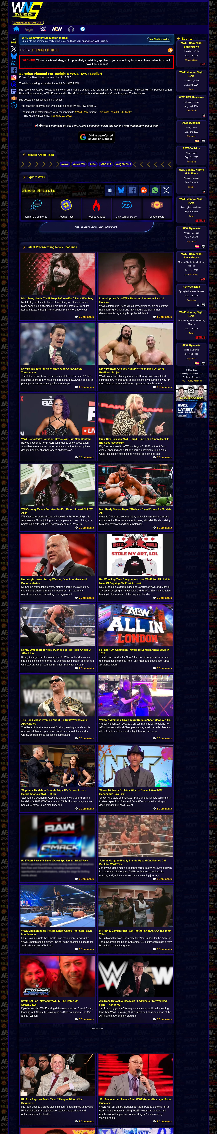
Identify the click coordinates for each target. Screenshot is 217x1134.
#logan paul (123, 164)
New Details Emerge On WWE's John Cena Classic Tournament (51, 370)
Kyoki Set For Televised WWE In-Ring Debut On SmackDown (49, 1003)
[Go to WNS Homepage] (28, 11)
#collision (191, 162)
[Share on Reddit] (144, 190)
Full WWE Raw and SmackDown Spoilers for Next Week (54, 860)
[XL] (49, 50)
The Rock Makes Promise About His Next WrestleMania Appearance (54, 722)
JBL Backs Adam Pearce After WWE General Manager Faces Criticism (135, 1101)
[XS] (34, 50)
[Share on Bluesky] (121, 190)
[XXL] (55, 50)
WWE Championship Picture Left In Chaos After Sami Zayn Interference (56, 932)
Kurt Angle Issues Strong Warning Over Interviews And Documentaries (54, 581)
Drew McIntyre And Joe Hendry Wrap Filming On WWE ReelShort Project (131, 370)
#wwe (65, 164)
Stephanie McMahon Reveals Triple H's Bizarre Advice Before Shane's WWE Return (53, 792)
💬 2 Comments (162, 808)
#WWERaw (81, 112)
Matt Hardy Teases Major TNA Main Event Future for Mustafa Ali (135, 511)
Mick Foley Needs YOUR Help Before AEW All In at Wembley (57, 298)
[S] (39, 50)
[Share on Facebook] (132, 190)
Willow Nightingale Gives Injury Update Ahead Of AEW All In (135, 720)
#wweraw (79, 164)
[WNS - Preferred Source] (96, 137)
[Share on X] (166, 190)
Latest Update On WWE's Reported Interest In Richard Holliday (131, 300)
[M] (42, 50)
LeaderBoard (157, 216)
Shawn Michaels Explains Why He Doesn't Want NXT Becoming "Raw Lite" (131, 792)
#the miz (106, 164)
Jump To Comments (36, 216)
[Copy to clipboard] (110, 190)
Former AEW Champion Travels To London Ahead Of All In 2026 (134, 651)
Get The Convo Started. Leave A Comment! (96, 227)
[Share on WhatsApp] (155, 190)
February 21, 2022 (61, 115)
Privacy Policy (193, 381)
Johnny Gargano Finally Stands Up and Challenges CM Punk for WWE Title (132, 862)
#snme (191, 187)
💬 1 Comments (162, 317)
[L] (45, 50)
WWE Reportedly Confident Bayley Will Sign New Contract (56, 439)
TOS (183, 381)
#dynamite (191, 136)
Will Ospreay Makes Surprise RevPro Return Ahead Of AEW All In (57, 511)
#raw (93, 164)
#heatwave (191, 110)
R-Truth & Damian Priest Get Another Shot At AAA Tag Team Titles (135, 932)
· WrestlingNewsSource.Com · (28, 22)
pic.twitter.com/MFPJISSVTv (116, 112)
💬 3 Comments (162, 1121)
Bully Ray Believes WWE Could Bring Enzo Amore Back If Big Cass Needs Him (134, 441)
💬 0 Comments (84, 317)
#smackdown (191, 60)
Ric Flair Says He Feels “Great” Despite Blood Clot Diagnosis (51, 1101)
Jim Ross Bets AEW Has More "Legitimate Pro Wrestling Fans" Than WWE (133, 1003)
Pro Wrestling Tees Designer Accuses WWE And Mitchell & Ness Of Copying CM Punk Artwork (134, 581)
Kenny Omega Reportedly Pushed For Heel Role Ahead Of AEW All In (56, 651)
